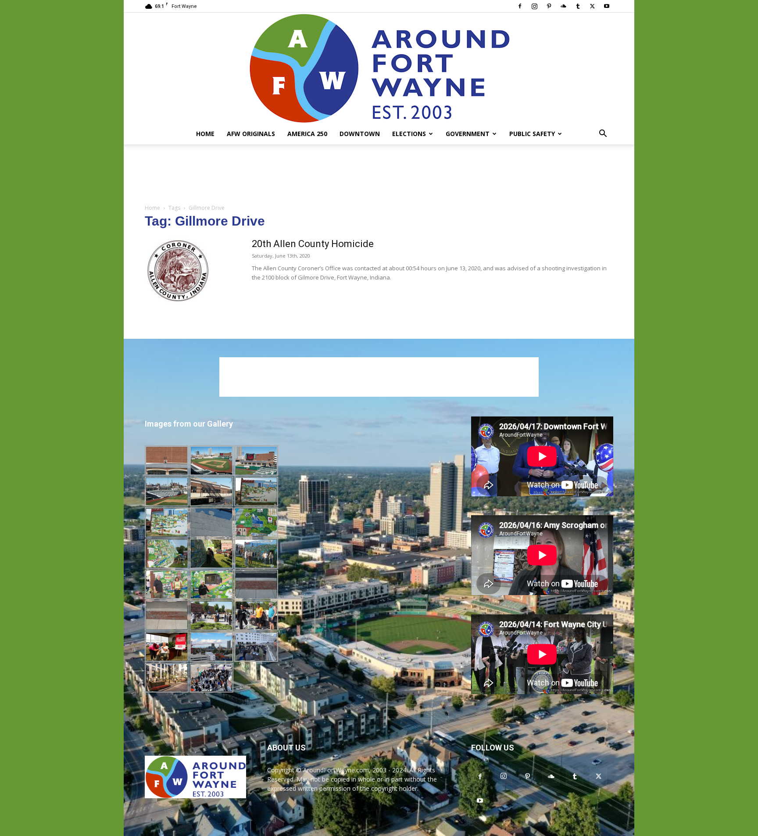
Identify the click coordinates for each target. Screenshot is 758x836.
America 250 (307, 133)
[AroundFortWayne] (379, 68)
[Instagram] (534, 6)
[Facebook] (519, 6)
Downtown (360, 133)
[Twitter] (592, 6)
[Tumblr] (577, 6)
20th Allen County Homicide (313, 243)
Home (205, 133)
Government (468, 133)
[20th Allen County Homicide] (178, 271)
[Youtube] (606, 6)
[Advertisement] (379, 174)
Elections (409, 133)
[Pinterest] (548, 6)
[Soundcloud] (563, 6)
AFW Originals (251, 133)
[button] (602, 134)
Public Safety (532, 133)
